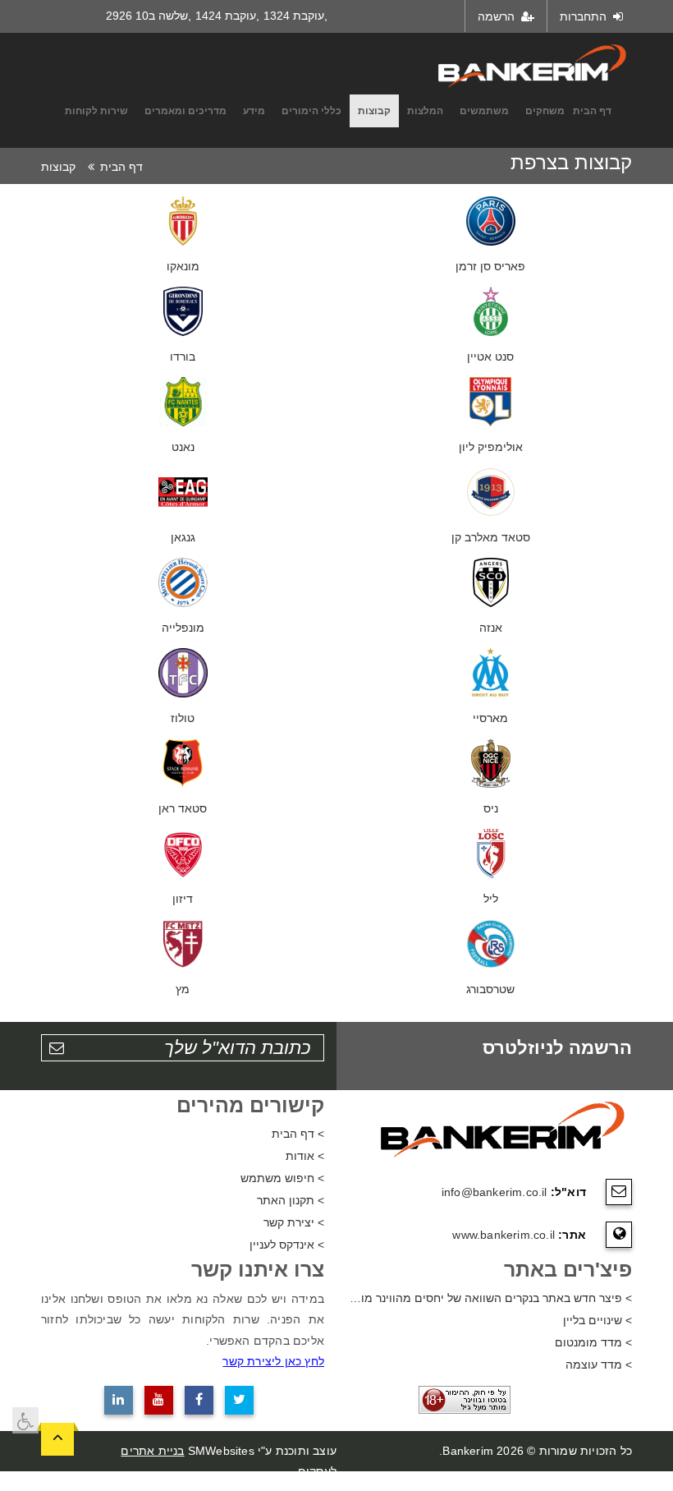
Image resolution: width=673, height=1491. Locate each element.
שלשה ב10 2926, (148, 15)
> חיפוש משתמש (282, 1178)
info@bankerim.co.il (494, 1192)
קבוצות (374, 111)
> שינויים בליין (597, 1320)
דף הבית (592, 111)
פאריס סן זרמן (490, 266)
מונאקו (183, 266)
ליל (490, 898)
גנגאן (183, 537)
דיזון (182, 898)
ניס (490, 808)
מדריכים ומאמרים (185, 111)
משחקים (545, 111)
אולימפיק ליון (491, 446)
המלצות (425, 111)
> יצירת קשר (293, 1222)
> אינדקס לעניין (287, 1244)
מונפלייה (183, 627)
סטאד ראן (182, 808)
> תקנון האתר (290, 1200)
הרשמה (498, 16)
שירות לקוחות (96, 111)
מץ (183, 989)
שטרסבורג (490, 989)
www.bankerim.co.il (503, 1234)
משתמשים (484, 111)
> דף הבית (298, 1133)
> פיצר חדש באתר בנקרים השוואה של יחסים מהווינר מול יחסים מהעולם (490, 1298)
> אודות (305, 1155)
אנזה (490, 627)
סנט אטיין (490, 356)
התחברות (585, 16)
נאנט (183, 446)
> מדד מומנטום (593, 1342)
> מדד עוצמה (598, 1364)
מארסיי (490, 718)
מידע (254, 111)
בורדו (182, 356)
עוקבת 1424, (227, 15)
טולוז (183, 718)
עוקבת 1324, (295, 15)
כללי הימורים (311, 111)
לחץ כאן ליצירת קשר (273, 1361)
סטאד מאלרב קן (490, 537)
